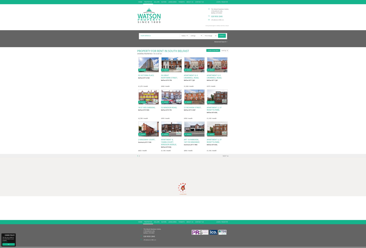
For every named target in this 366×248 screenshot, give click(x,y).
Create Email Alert (213, 50)
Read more (5, 241)
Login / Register (222, 2)
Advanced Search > (220, 42)
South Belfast (146, 35)
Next (225, 156)
